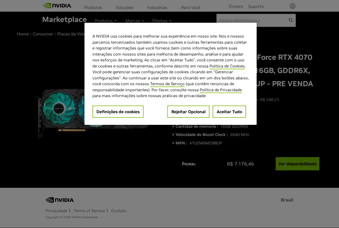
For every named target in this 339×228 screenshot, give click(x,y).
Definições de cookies (118, 111)
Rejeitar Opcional (188, 111)
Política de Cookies (227, 66)
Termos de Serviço (167, 83)
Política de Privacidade (221, 89)
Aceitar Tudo (229, 111)
